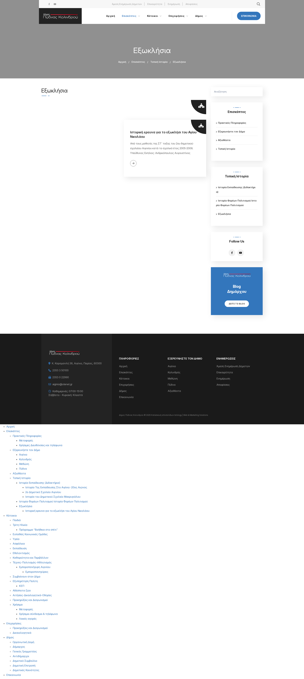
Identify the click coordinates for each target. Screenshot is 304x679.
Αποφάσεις (192, 4)
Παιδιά (17, 520)
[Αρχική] (60, 16)
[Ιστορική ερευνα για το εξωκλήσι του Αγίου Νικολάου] (82, 148)
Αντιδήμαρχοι (21, 656)
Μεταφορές (26, 440)
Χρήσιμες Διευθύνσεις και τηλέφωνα (40, 445)
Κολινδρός (174, 372)
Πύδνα (172, 384)
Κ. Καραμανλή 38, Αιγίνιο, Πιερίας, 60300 (77, 363)
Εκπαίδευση (20, 548)
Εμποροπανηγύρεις (36, 571)
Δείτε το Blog (237, 304)
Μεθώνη (173, 378)
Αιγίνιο (172, 366)
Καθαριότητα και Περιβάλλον (30, 557)
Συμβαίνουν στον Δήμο (26, 576)
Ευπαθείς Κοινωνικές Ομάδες (30, 534)
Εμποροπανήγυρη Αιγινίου (34, 567)
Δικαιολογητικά (22, 632)
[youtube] (55, 4)
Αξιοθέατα (224, 140)
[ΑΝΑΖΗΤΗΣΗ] (259, 91)
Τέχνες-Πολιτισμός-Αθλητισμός (32, 562)
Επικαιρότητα (154, 4)
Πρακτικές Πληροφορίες (232, 122)
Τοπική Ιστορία (159, 61)
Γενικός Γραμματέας (25, 651)
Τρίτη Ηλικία (20, 524)
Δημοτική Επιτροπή (24, 665)
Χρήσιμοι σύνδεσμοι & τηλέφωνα (38, 613)
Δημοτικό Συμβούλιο (25, 660)
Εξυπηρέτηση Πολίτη (25, 581)
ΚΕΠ (21, 585)
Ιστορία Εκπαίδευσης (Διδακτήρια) (39, 482)
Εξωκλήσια (224, 213)
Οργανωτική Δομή (23, 642)
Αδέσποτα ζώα (22, 590)
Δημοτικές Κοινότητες (26, 670)
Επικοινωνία (248, 16)
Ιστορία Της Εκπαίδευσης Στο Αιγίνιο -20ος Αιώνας (56, 487)
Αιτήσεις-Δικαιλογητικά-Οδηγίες (32, 595)
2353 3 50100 (60, 370)
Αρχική (122, 61)
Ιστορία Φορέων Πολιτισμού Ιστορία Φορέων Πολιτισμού (53, 501)
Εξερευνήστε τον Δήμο (231, 131)
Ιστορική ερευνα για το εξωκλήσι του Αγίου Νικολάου (163, 134)
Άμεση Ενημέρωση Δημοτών (127, 4)
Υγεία (16, 539)
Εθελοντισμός (21, 553)
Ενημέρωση (174, 4)
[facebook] (49, 4)
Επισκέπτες (138, 61)
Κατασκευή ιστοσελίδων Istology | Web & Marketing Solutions (179, 415)
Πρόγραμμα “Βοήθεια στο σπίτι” (38, 529)
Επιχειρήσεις (126, 384)
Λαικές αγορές (28, 618)
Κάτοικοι (124, 378)
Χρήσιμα (18, 604)
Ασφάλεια (19, 543)
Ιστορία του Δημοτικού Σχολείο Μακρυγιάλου (52, 496)
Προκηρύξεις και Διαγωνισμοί (30, 600)
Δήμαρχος (19, 646)
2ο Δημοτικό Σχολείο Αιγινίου (43, 492)
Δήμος (123, 390)
